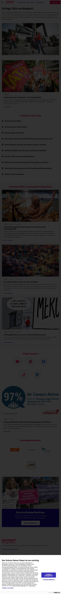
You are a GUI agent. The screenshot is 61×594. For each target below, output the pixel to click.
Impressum (32, 585)
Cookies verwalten (8, 588)
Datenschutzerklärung (18, 585)
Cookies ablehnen (48, 579)
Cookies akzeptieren (48, 575)
